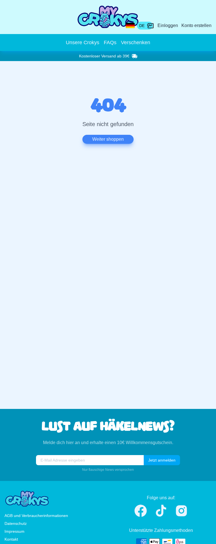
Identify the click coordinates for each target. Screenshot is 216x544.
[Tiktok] (161, 510)
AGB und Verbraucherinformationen (36, 515)
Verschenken (135, 42)
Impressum (14, 531)
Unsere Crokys (82, 42)
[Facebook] (140, 510)
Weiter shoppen (108, 139)
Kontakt (11, 539)
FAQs (110, 42)
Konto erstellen (196, 25)
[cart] (150, 25)
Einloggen (168, 25)
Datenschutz (15, 523)
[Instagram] (181, 510)
